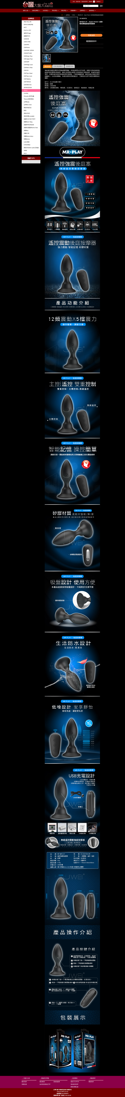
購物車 (91, 1)
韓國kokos (27, 139)
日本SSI (26, 70)
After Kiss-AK (27, 21)
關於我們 (24, 1081)
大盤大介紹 (26, 1078)
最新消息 (78, 1)
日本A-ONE (27, 41)
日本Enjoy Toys (28, 56)
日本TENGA (27, 82)
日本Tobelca (27, 79)
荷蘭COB (26, 133)
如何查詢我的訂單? (45, 1084)
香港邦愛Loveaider (29, 116)
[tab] (47, 66)
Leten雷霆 (26, 142)
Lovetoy (26, 93)
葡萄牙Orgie (27, 33)
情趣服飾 (73, 10)
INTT (25, 27)
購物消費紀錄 (74, 1087)
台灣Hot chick (28, 104)
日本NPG (26, 44)
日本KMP (26, 62)
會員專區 (74, 1078)
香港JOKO (27, 113)
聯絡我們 (92, 1078)
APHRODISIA (28, 87)
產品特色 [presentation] (47, 66)
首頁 (74, 1)
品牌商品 (82, 10)
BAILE (73, 15)
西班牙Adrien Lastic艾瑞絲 (31, 147)
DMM (25, 150)
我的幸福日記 (27, 107)
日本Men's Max (28, 67)
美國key (26, 130)
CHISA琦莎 (27, 144)
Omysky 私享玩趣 (29, 96)
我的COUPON (75, 1081)
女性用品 (45, 10)
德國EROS (27, 36)
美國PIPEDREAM (29, 124)
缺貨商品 (91, 10)
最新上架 (25, 10)
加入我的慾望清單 (91, 41)
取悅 (25, 110)
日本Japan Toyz (28, 59)
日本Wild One (27, 84)
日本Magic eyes (28, 64)
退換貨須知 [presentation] (69, 66)
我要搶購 (91, 35)
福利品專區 (35, 10)
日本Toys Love (28, 76)
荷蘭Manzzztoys (28, 136)
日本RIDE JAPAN (29, 50)
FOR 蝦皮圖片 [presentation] (58, 66)
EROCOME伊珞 (28, 24)
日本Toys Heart (28, 73)
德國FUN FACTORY (29, 119)
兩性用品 (63, 10)
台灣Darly (26, 102)
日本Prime (27, 47)
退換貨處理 (56, 1081)
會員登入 (99, 1)
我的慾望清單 (85, 1)
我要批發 (24, 1084)
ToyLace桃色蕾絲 (29, 99)
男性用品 (54, 10)
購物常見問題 (45, 1078)
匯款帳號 (42, 1081)
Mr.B (25, 153)
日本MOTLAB (28, 53)
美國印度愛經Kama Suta (31, 127)
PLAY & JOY (27, 30)
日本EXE (26, 39)
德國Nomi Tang (28, 122)
